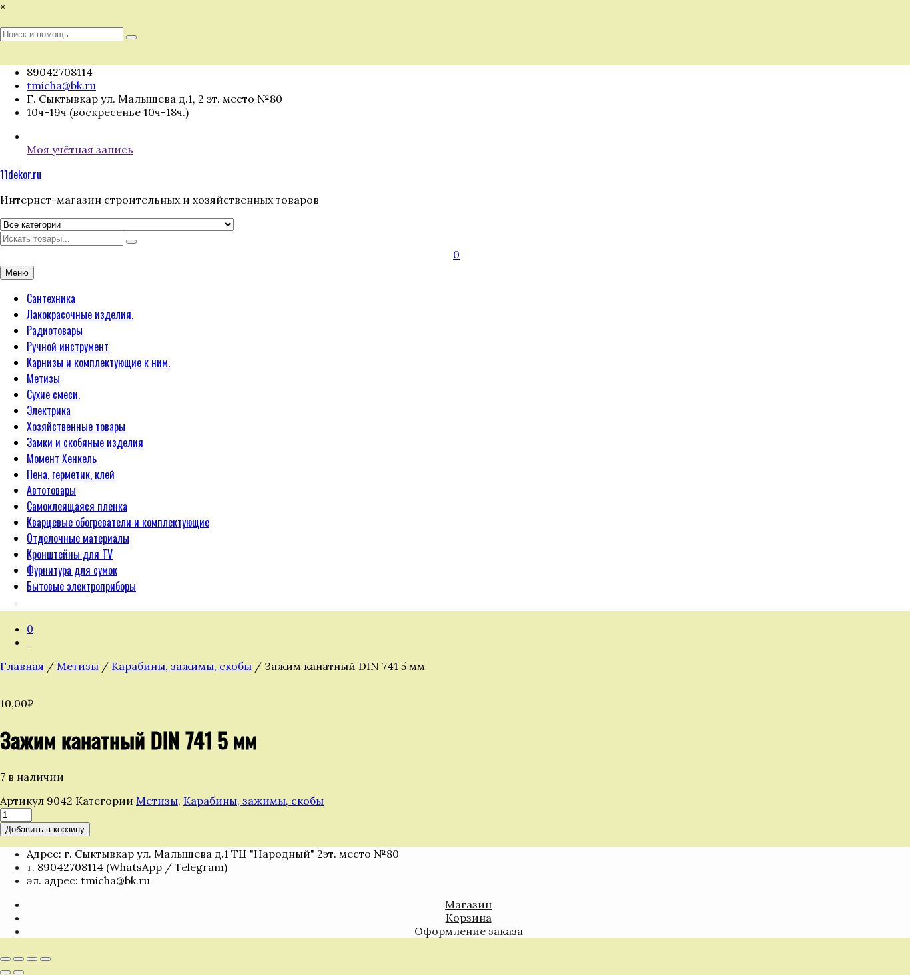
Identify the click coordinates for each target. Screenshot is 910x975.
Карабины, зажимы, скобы (181, 666)
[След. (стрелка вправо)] (18, 972)
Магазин (468, 904)
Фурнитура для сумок (72, 570)
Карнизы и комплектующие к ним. (98, 362)
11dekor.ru (20, 174)
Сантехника (51, 298)
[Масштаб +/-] (5, 959)
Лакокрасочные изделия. (80, 314)
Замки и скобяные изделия (85, 442)
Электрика (49, 410)
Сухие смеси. (53, 394)
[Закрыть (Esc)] (45, 959)
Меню (17, 273)
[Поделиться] (32, 959)
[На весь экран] (18, 959)
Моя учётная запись (80, 149)
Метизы (43, 378)
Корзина (469, 917)
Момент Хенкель (62, 458)
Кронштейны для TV (70, 554)
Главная (22, 666)
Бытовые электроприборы (81, 586)
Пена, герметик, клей (71, 474)
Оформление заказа (468, 931)
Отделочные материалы (78, 538)
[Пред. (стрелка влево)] (5, 972)
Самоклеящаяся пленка (77, 506)
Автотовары (51, 490)
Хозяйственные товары (76, 426)
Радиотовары (55, 330)
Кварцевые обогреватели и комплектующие (118, 522)
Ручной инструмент (68, 346)
